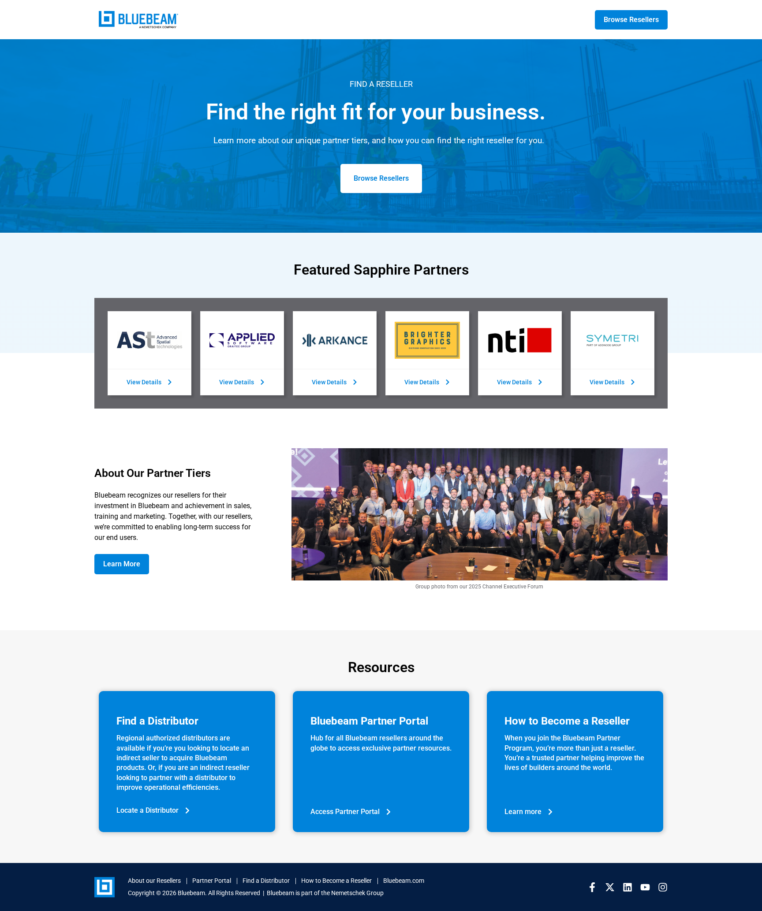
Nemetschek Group (357, 892)
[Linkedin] (627, 887)
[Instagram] (663, 887)
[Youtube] (645, 887)
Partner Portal (211, 880)
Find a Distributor (266, 880)
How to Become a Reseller (336, 880)
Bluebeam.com (403, 880)
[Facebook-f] (592, 887)
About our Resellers (154, 880)
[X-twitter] (610, 887)
